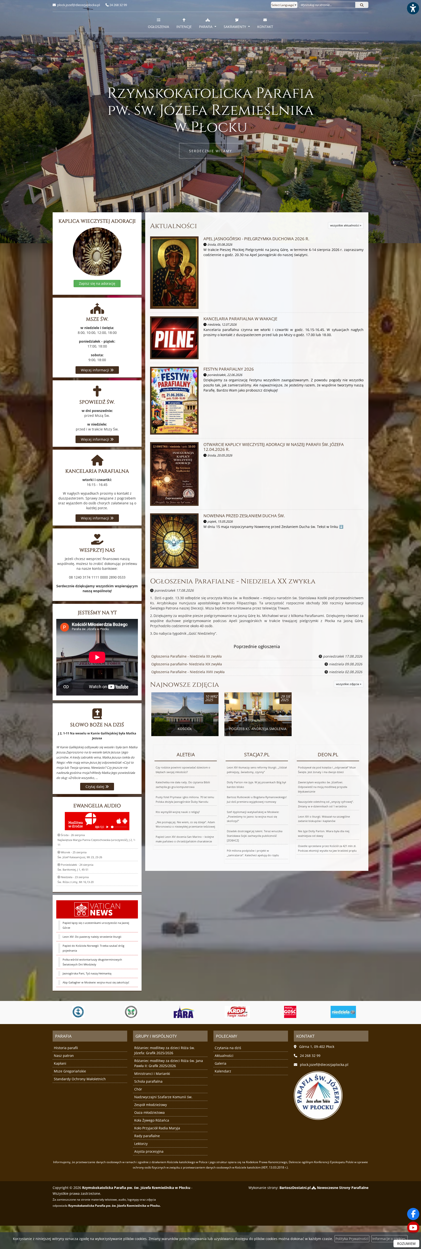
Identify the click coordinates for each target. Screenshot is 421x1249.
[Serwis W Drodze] (343, 1012)
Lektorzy (141, 1143)
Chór (138, 1089)
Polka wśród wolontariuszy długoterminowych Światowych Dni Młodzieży (92, 962)
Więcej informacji (95, 370)
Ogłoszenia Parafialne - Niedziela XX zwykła (233, 581)
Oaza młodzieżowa (149, 1112)
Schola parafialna (148, 1081)
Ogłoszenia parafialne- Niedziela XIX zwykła (186, 664)
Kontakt (265, 26)
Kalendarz (223, 1071)
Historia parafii (66, 1047)
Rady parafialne (147, 1135)
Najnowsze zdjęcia (184, 684)
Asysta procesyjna (148, 1151)
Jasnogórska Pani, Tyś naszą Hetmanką (87, 973)
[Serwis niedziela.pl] (290, 1012)
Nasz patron (64, 1055)
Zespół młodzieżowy (150, 1104)
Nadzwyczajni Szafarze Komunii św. (163, 1097)
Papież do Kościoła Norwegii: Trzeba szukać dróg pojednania (93, 948)
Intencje (184, 26)
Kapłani (60, 1063)
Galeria (220, 1063)
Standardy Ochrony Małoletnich (80, 1079)
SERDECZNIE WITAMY (210, 151)
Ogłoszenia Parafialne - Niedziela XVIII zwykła (188, 671)
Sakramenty (235, 26)
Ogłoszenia (158, 26)
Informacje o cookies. (389, 1238)
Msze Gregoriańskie (70, 1071)
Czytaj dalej (95, 786)
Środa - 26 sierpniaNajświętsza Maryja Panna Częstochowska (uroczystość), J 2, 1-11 (96, 840)
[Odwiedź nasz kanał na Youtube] (413, 1228)
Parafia (206, 26)
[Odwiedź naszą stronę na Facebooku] (413, 1214)
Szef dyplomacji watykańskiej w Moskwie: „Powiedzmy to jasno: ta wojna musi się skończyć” (253, 816)
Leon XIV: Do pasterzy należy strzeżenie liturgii (92, 936)
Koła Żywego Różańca (151, 1120)
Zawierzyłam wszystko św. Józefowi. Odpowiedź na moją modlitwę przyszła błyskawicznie (322, 786)
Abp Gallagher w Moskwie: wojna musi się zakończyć (96, 982)
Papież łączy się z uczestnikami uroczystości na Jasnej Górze (96, 925)
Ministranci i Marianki (152, 1073)
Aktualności (173, 226)
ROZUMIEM (406, 1243)
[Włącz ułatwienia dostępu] (413, 8)
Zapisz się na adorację (97, 283)
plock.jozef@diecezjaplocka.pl (78, 5)
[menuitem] (158, 22)
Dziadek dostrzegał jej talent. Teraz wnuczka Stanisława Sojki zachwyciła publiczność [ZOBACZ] (254, 835)
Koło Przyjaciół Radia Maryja (157, 1128)
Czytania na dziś (228, 1047)
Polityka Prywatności (351, 1238)
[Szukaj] (361, 5)
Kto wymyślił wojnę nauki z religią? (178, 812)
